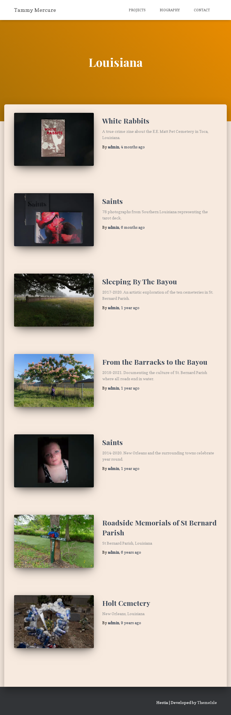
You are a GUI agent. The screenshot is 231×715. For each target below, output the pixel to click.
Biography (170, 10)
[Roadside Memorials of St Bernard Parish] (54, 541)
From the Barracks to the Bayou (154, 361)
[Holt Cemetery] (54, 621)
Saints (112, 201)
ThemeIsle (207, 702)
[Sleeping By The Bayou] (54, 300)
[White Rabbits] (54, 139)
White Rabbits (125, 120)
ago (133, 146)
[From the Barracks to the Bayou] (54, 380)
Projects (137, 10)
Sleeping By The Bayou (139, 281)
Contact (202, 10)
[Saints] (54, 219)
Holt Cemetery (126, 603)
